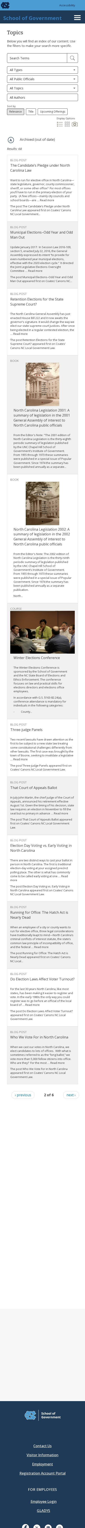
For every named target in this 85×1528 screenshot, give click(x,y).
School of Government (32, 18)
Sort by (11, 106)
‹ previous (23, 1095)
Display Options (66, 118)
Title (31, 111)
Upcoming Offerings (52, 111)
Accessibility (67, 5)
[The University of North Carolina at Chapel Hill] (2, 5)
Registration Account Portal (42, 1473)
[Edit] (72, 58)
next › (71, 1095)
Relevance (15, 111)
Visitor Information (42, 1455)
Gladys (43, 1510)
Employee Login (44, 1501)
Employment (42, 1464)
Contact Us (42, 1445)
